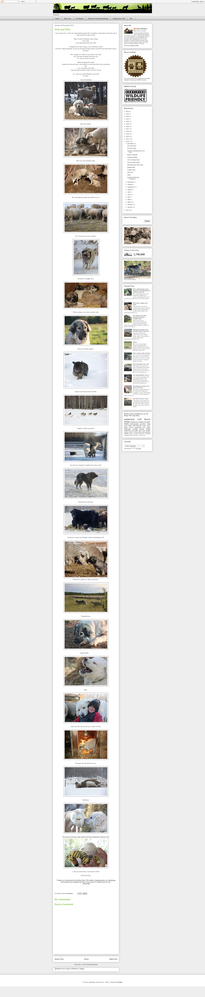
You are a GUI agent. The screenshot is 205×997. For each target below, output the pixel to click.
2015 (127, 134)
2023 (127, 114)
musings (135, 433)
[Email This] (78, 893)
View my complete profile (131, 45)
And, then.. (130, 172)
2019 (127, 124)
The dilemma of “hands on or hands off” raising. (141, 386)
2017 (127, 129)
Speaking (148, 433)
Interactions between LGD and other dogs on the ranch (141, 330)
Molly (142, 435)
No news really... (132, 148)
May (128, 197)
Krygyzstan (142, 433)
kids (134, 426)
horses (131, 427)
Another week (131, 170)
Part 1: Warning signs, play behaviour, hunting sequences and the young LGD (141, 290)
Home (57, 18)
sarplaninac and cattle (131, 430)
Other (130, 426)
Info (131, 18)
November (130, 182)
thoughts (147, 422)
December (130, 143)
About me (67, 18)
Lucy (139, 435)
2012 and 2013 (131, 146)
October (129, 184)
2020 (127, 121)
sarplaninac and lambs (142, 427)
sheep (127, 422)
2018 (127, 126)
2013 (127, 139)
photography (134, 424)
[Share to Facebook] (84, 893)
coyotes (148, 430)
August (129, 189)
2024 (127, 111)
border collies (146, 426)
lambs (131, 433)
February (130, 204)
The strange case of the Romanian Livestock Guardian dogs (139, 317)
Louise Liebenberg (141, 29)
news (143, 432)
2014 (127, 136)
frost (132, 435)
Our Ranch (79, 18)
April (128, 199)
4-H (134, 432)
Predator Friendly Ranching (98, 18)
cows (125, 426)
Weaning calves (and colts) (135, 165)
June (129, 194)
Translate (138, 448)
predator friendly (138, 429)
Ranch (147, 419)
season (126, 432)
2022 (127, 116)
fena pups (138, 432)
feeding (148, 429)
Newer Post (59, 959)
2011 (127, 210)
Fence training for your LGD (141, 364)
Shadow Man (131, 167)
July (128, 192)
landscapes (127, 429)
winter (130, 432)
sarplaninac (129, 419)
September (130, 187)
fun (137, 435)
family (125, 427)
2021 (127, 119)
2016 (127, 131)
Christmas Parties (132, 157)
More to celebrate (132, 155)
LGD (139, 419)
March (129, 202)
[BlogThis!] (80, 893)
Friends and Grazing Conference (133, 178)
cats (134, 435)
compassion (127, 435)
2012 (127, 141)
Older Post (113, 959)
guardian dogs (145, 424)
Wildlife (126, 424)
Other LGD (141, 430)
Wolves (135, 342)
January (130, 207)
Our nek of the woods (133, 162)
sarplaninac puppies (137, 422)
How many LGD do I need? (141, 398)
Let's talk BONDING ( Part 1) (141, 375)
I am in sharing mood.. (133, 160)
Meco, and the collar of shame (141, 353)
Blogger (120, 982)
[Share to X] (82, 893)
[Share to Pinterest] (86, 893)
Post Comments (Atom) (90, 964)
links (144, 435)
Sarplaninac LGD (119, 18)
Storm (129, 175)
